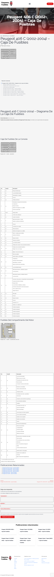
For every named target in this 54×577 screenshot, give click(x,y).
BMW (15, 568)
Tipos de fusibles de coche (29, 565)
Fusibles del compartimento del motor (11, 85)
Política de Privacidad (45, 562)
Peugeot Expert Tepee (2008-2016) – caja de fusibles (14, 93)
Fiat (15, 564)
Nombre (3, 503)
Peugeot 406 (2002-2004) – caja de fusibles (11, 467)
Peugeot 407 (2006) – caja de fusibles (10, 473)
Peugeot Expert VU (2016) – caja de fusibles (12, 89)
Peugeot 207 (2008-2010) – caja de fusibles (11, 470)
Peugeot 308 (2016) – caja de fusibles (10, 472)
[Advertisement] (27, 102)
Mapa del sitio (44, 558)
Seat (15, 567)
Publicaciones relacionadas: (9, 87)
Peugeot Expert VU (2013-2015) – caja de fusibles (13, 91)
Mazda (15, 561)
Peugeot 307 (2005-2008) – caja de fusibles (11, 471)
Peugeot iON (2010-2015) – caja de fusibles (12, 88)
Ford (15, 565)
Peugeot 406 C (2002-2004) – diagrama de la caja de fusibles (15, 83)
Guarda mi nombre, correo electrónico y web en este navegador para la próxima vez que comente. (22, 514)
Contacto (43, 561)
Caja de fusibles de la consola (9, 84)
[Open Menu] (30, 4)
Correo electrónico (6, 508)
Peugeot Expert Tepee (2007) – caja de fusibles (13, 95)
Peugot (15, 558)
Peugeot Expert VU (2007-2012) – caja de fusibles (13, 92)
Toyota (15, 562)
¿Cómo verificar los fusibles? (29, 561)
